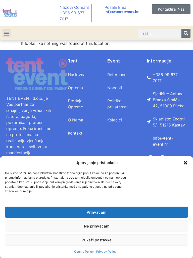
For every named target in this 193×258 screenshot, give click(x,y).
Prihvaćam (96, 212)
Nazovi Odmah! (74, 7)
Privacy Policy (106, 251)
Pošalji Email (116, 7)
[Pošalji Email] (99, 9)
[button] (185, 162)
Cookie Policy (84, 251)
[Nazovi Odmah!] (54, 13)
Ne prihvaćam (96, 226)
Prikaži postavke (96, 240)
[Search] (185, 33)
